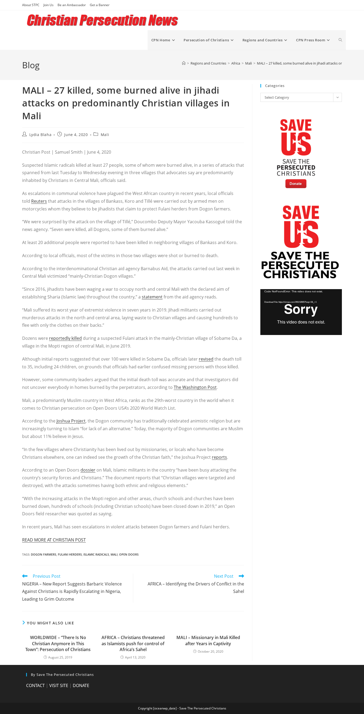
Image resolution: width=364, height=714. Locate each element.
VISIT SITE (58, 685)
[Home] (183, 63)
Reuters (39, 201)
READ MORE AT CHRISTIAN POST (54, 540)
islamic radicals (96, 554)
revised (206, 359)
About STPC (30, 5)
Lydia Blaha (40, 134)
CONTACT (35, 685)
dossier (87, 470)
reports (219, 457)
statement (152, 297)
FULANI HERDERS (70, 554)
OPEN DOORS (129, 554)
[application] (301, 312)
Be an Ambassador (72, 5)
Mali (105, 134)
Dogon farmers (43, 554)
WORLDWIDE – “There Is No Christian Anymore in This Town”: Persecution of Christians (58, 643)
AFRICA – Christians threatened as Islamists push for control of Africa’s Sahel (133, 643)
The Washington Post (195, 387)
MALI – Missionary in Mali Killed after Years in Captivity (208, 640)
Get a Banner (100, 5)
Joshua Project (71, 421)
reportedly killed (65, 338)
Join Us (48, 5)
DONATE (81, 685)
